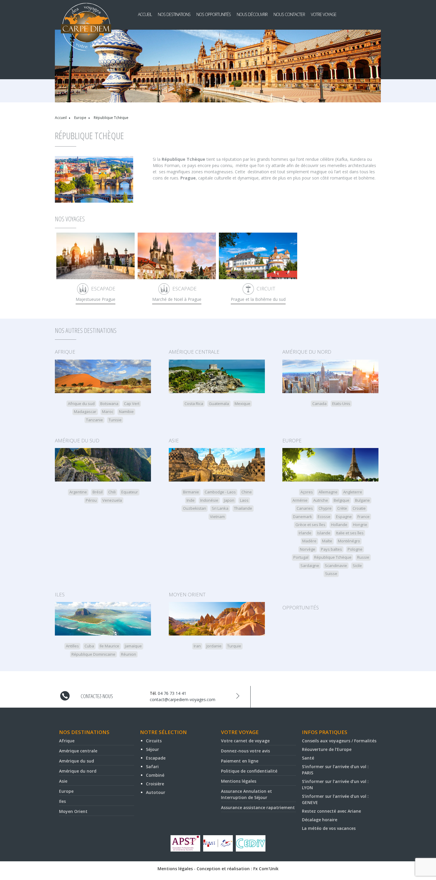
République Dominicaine (93, 654)
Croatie (359, 508)
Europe (80, 117)
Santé (308, 758)
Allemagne (328, 492)
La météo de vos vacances (329, 828)
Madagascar (85, 411)
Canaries (305, 508)
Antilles (72, 646)
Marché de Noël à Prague (176, 299)
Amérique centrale (194, 351)
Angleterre (352, 492)
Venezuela (112, 500)
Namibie (126, 411)
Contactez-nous (97, 696)
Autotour (155, 792)
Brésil (98, 492)
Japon (229, 500)
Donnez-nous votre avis (245, 751)
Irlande (305, 533)
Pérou (91, 500)
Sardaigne (309, 565)
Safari (152, 766)
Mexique (242, 403)
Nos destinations (174, 14)
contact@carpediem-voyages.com (182, 699)
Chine (246, 492)
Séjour (152, 749)
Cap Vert (131, 403)
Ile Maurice (109, 646)
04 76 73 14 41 (172, 693)
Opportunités (300, 607)
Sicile (357, 565)
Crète (342, 508)
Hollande (339, 524)
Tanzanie (94, 419)
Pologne (355, 549)
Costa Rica (193, 403)
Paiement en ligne (239, 761)
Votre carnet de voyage (245, 741)
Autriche (320, 500)
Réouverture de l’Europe (326, 749)
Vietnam (217, 516)
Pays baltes (331, 549)
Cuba (89, 646)
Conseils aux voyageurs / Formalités (339, 741)
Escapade (103, 288)
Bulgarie (362, 500)
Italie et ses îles (350, 533)
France (363, 516)
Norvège (307, 549)
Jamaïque (133, 646)
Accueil (145, 14)
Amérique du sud (77, 440)
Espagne (344, 516)
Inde (191, 500)
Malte (327, 541)
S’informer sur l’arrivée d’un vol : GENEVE (335, 799)
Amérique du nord (306, 351)
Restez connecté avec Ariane (331, 811)
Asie (174, 440)
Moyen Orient (187, 594)
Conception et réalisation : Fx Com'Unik (238, 868)
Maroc (107, 411)
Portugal (300, 557)
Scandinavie (336, 565)
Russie (363, 557)
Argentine (78, 492)
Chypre (325, 508)
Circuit (266, 288)
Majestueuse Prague (95, 299)
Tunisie (115, 419)
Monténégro (349, 541)
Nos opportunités (213, 14)
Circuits (154, 741)
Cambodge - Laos (220, 492)
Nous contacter (289, 14)
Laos (244, 500)
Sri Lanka (220, 508)
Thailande (243, 508)
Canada (319, 403)
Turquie (234, 646)
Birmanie (191, 492)
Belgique (341, 500)
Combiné (155, 775)
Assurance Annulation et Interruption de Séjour (246, 794)
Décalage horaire (319, 819)
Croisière (155, 784)
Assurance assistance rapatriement (258, 807)
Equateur (129, 492)
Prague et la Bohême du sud (258, 299)
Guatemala (219, 403)
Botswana (109, 403)
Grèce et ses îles (310, 524)
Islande (323, 533)
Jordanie (214, 646)
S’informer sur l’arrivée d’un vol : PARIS (335, 770)
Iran (197, 646)
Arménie (300, 500)
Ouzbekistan (194, 508)
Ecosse (324, 516)
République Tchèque (332, 557)
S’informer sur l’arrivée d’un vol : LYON (335, 784)
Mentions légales (238, 781)
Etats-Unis (341, 403)
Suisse (331, 573)
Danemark (302, 516)
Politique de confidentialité (249, 771)
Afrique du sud (81, 403)
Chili (112, 492)
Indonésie (209, 500)
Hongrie (360, 524)
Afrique (65, 351)
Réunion (128, 654)
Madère (309, 541)
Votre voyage (323, 14)
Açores (306, 492)
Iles (60, 594)
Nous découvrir (252, 14)
